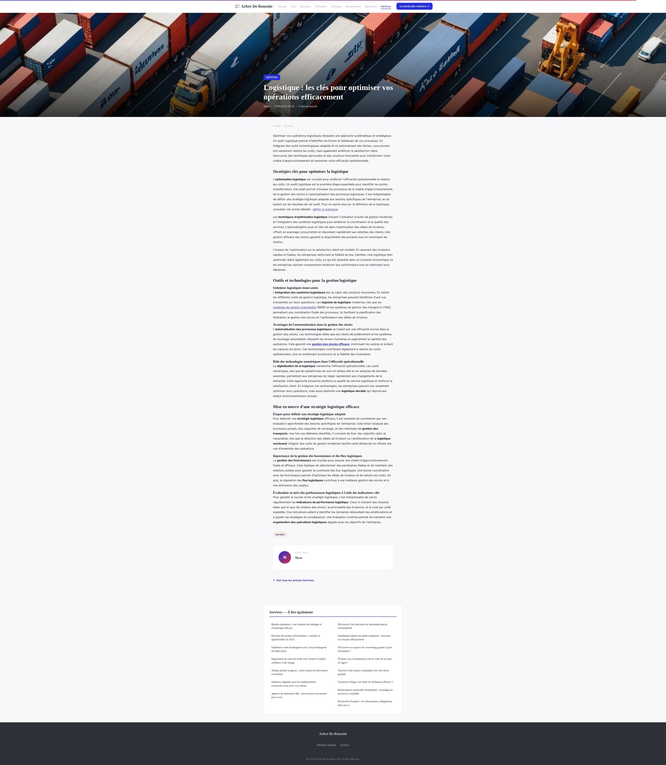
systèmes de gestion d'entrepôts (294, 307)
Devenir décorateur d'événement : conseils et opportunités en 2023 (295, 637)
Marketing (371, 6)
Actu (293, 6)
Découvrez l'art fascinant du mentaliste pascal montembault (362, 626)
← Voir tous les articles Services (293, 580)
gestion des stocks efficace (330, 344)
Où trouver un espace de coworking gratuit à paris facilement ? (365, 649)
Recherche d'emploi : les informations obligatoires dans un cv (365, 703)
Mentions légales (326, 744)
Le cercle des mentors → (414, 6)
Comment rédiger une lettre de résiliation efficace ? (365, 681)
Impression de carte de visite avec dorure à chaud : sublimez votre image (298, 660)
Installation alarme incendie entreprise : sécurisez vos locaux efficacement (364, 637)
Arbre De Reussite (253, 6)
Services (386, 6)
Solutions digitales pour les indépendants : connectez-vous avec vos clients (294, 683)
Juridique (336, 6)
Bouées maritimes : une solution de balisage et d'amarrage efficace (296, 626)
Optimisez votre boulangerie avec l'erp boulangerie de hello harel (299, 649)
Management (353, 6)
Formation (320, 6)
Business (305, 6)
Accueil (282, 6)
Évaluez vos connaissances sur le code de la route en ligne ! (365, 660)
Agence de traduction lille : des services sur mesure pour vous (299, 695)
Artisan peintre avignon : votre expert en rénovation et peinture (299, 672)
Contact (344, 744)
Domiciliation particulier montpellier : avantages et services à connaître (365, 691)
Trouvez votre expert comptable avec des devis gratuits (363, 672)
